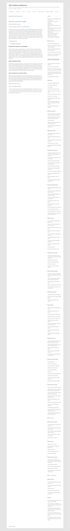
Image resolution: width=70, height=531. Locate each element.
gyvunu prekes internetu (20, 90)
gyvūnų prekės (12, 90)
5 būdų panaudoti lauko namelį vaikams (54, 294)
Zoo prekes (50, 80)
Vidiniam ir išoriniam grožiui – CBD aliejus (54, 171)
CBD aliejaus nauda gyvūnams (52, 367)
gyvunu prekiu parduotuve (28, 90)
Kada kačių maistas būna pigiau (17, 21)
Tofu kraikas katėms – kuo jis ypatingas (54, 318)
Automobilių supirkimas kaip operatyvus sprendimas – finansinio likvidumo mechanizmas (54, 154)
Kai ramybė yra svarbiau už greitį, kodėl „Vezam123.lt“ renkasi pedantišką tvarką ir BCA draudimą (54, 73)
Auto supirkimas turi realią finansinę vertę (54, 387)
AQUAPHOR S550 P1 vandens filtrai (53, 407)
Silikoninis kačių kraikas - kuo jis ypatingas (54, 207)
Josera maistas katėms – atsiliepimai (53, 365)
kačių (16, 37)
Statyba (56, 11)
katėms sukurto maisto (29, 30)
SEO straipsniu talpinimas (53, 252)
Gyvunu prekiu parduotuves (53, 184)
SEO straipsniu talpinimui (53, 421)
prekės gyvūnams (16, 91)
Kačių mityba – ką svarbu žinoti (53, 96)
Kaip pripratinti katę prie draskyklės (53, 88)
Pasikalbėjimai (11, 11)
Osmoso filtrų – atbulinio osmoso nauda (54, 402)
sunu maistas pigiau (12, 92)
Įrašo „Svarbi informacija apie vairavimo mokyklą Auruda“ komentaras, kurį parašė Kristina (54, 514)
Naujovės (28, 11)
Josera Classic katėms (51, 361)
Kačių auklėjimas (50, 86)
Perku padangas (51, 479)
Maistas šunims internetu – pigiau (53, 248)
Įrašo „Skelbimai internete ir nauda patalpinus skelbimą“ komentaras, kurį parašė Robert (54, 518)
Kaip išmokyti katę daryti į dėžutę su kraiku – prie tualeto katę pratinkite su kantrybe (54, 102)
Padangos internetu (52, 338)
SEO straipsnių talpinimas (18, 5)
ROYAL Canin (50, 371)
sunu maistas (29, 91)
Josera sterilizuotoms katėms (52, 363)
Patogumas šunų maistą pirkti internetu (54, 373)
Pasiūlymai (34, 11)
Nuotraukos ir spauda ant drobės (53, 66)
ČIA (19, 83)
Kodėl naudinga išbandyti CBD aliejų (53, 165)
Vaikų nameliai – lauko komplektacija (54, 37)
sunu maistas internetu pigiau (36, 91)
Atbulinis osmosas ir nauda (52, 437)
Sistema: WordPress (12, 526)
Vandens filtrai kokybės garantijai (53, 33)
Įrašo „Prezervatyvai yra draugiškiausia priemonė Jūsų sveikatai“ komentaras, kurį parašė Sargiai (54, 505)
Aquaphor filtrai (50, 24)
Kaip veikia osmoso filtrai (52, 263)
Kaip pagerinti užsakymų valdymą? (53, 76)
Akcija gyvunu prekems (52, 475)
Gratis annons (41, 11)
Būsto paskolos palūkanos (52, 453)
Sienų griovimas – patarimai (52, 34)
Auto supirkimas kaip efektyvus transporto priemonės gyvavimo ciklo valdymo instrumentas (54, 257)
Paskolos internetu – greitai (52, 444)
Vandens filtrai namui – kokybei (53, 143)
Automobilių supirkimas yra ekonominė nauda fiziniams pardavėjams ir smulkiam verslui (54, 275)
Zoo (40, 88)
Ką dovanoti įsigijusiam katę (52, 369)
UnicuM (50, 497)
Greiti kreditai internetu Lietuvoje (53, 451)
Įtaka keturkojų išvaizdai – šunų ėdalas (54, 380)
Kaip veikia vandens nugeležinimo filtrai (54, 466)
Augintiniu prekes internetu (53, 359)
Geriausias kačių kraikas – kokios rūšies (54, 316)
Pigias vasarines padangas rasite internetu (54, 284)
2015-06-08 (19, 86)
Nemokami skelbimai (49, 11)
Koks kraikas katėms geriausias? (53, 375)
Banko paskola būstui (51, 449)
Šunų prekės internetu (51, 246)
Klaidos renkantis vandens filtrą (53, 259)
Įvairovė (23, 11)
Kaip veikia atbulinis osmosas (52, 464)
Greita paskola (51, 441)
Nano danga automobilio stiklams (53, 261)
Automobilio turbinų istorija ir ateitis (53, 490)
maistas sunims (35, 90)
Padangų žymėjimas (51, 120)
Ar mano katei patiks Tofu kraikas (53, 209)
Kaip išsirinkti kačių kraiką (15, 43)
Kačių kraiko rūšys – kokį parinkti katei (54, 314)
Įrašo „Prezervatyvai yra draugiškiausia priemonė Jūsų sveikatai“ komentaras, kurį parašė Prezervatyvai (54, 509)
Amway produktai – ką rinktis (52, 35)
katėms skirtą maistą (19, 63)
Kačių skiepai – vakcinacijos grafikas (53, 83)
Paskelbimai (18, 11)
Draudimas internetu (52, 130)
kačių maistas (38, 54)
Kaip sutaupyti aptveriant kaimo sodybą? (54, 52)
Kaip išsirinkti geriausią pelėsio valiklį (53, 43)
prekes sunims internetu (23, 91)
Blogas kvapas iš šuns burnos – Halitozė (54, 94)
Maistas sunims (51, 218)
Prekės (38, 88)
